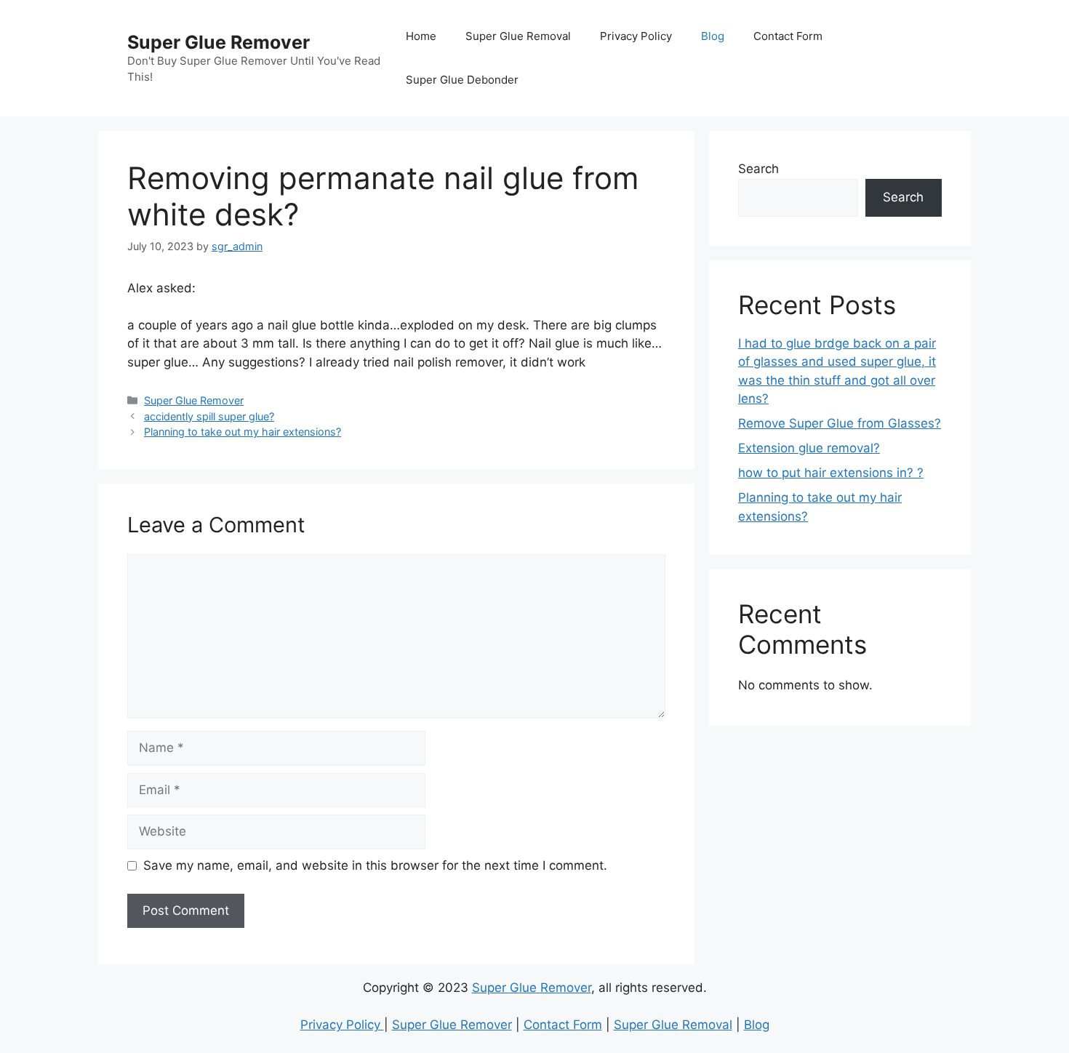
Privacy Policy (636, 36)
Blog (712, 36)
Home (421, 36)
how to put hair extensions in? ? (831, 472)
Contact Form (787, 36)
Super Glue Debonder (462, 80)
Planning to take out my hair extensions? (242, 431)
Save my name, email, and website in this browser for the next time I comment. (375, 865)
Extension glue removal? (809, 448)
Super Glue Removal (518, 36)
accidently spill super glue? (209, 416)
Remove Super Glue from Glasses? (839, 423)
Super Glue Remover (218, 42)
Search (758, 168)
